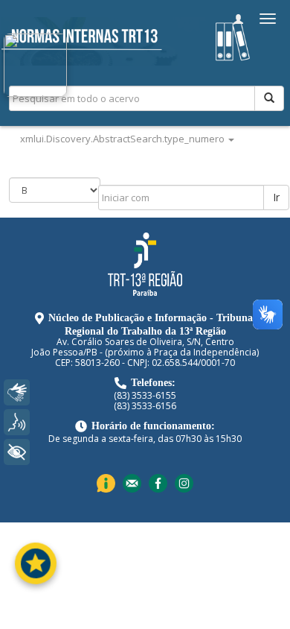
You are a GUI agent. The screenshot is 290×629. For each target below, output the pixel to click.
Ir (276, 197)
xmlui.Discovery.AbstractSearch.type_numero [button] (123, 138)
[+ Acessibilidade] (17, 452)
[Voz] (17, 422)
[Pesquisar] (269, 98)
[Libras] (17, 392)
